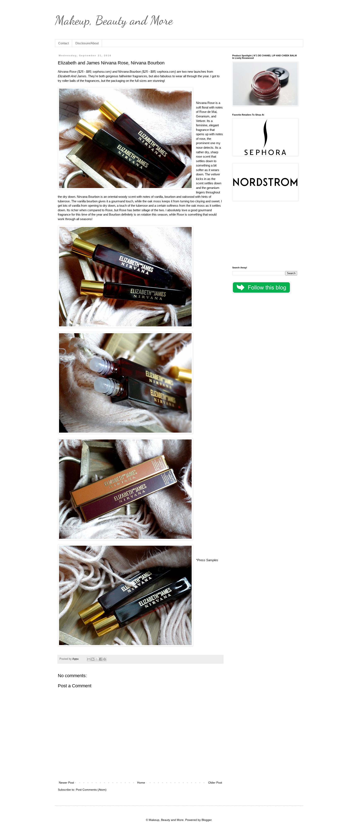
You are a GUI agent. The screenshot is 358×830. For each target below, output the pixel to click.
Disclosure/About (87, 43)
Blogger (207, 820)
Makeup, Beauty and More (114, 20)
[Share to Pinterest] (105, 659)
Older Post (215, 782)
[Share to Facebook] (101, 659)
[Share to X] (97, 659)
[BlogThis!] (93, 659)
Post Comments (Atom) (91, 789)
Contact (63, 43)
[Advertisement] (264, 234)
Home (141, 782)
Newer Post (66, 782)
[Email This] (89, 659)
